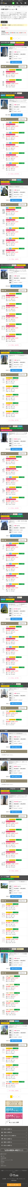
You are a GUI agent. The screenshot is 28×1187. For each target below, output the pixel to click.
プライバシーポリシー (11, 1178)
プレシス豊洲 (4, 730)
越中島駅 (15, 608)
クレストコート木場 (6, 948)
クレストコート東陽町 (6, 426)
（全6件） (14, 259)
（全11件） (14, 420)
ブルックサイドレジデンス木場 (8, 93)
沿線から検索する (8, 6)
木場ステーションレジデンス (8, 684)
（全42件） (14, 345)
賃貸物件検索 (3, 1158)
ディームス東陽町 (5, 876)
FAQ (17, 1178)
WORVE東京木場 (5, 42)
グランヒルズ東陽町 (6, 759)
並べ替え (4, 22)
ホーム (2, 6)
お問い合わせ (3, 1165)
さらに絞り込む (14, 1184)
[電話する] (21, 3)
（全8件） (14, 1090)
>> (18, 38)
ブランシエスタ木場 (6, 265)
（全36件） (14, 508)
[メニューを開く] (25, 3)
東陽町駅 (15, 439)
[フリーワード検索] (17, 3)
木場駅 (15, 52)
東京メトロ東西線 (16, 6)
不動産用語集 (13, 1180)
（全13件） (13, 678)
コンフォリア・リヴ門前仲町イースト (10, 788)
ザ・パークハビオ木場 (6, 514)
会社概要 (4, 1178)
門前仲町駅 (16, 801)
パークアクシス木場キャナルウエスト (10, 350)
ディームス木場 (5, 1021)
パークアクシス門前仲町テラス (8, 597)
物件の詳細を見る (16, 62)
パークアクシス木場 (6, 179)
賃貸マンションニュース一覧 (6, 1160)
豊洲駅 (15, 736)
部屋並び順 (22, 66)
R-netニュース (22, 1178)
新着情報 (2, 1161)
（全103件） (14, 173)
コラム (2, 1163)
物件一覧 (2, 1156)
